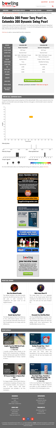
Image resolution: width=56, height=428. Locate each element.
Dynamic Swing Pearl (43, 47)
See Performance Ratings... (33, 80)
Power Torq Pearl (22, 47)
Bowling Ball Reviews (41, 400)
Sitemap (34, 422)
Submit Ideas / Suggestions (15, 403)
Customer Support (14, 410)
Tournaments (41, 403)
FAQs (15, 400)
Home (4, 13)
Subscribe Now (14, 398)
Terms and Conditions (15, 415)
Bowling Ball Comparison (12, 13)
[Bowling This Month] (10, 6)
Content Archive (41, 402)
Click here (4, 32)
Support (45, 2)
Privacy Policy (14, 413)
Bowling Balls (14, 402)
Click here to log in (42, 84)
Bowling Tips (41, 398)
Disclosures (15, 411)
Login (52, 2)
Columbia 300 (22, 45)
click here (45, 167)
